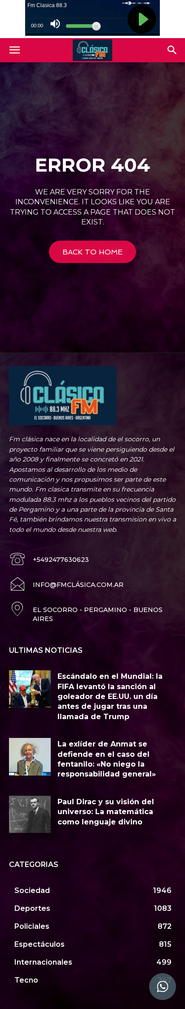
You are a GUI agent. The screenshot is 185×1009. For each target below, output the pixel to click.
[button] (14, 50)
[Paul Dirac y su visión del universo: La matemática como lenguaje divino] (30, 814)
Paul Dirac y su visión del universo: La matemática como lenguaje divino (105, 812)
